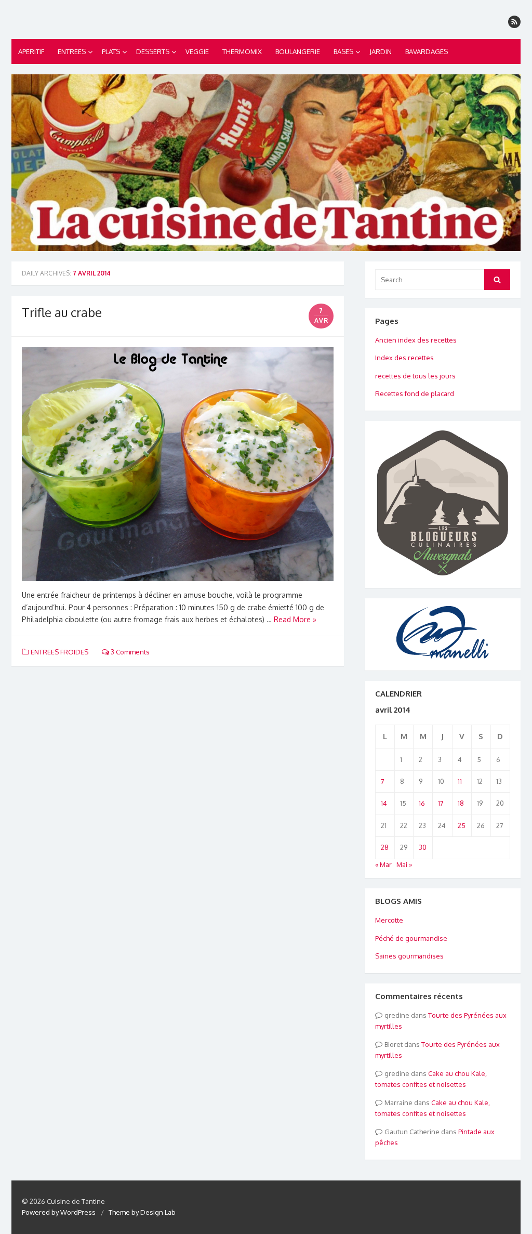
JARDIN (380, 51)
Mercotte (389, 920)
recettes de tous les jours (415, 376)
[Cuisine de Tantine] (266, 162)
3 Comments (129, 652)
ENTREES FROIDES (59, 652)
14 (384, 803)
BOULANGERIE (297, 51)
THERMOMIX (242, 51)
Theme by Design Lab (142, 1212)
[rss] (514, 22)
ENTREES (72, 51)
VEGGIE (197, 51)
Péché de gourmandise (411, 938)
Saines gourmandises (409, 956)
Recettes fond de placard (414, 393)
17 (441, 803)
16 (422, 803)
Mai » (404, 864)
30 (423, 847)
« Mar (383, 864)
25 (462, 825)
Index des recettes (404, 357)
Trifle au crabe (62, 312)
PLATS (111, 51)
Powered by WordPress (59, 1212)
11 (460, 781)
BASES (343, 51)
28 (385, 847)
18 (461, 803)
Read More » (295, 619)
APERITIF (31, 51)
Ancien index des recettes (416, 340)
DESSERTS (152, 51)
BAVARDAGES (426, 51)
